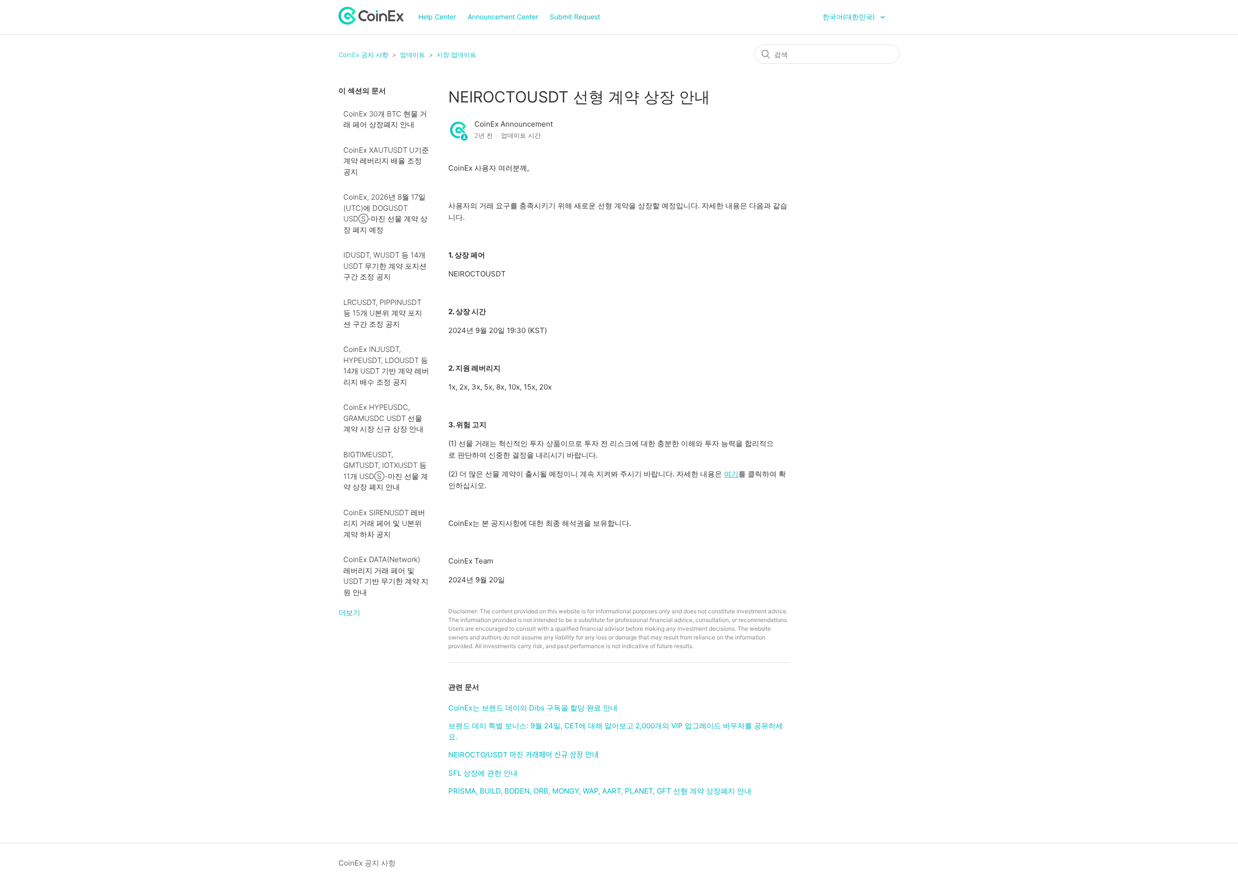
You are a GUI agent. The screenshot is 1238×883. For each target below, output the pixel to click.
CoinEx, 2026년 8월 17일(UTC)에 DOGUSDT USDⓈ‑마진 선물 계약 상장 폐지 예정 (385, 213)
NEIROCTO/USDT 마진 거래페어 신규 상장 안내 (523, 754)
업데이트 (412, 54)
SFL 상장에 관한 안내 (483, 773)
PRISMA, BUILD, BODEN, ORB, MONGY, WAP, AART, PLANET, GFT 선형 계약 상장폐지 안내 (600, 791)
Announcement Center (503, 17)
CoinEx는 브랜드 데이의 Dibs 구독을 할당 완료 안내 (533, 707)
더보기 (349, 612)
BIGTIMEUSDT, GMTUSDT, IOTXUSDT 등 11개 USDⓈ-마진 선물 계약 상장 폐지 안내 (385, 471)
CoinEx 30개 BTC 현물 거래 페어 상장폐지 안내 (385, 119)
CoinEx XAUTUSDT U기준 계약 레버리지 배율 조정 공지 (386, 160)
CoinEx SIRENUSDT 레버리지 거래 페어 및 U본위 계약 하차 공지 (384, 523)
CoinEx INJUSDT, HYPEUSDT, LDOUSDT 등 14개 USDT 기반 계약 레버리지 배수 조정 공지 (386, 366)
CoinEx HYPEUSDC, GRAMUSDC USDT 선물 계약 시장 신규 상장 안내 (383, 418)
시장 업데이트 (456, 54)
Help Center (437, 17)
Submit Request (575, 17)
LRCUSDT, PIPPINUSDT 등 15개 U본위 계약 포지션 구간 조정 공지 (382, 313)
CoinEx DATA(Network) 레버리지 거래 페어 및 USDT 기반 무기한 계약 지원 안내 (385, 576)
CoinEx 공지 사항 (363, 54)
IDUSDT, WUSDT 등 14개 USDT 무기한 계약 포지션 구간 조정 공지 (385, 265)
